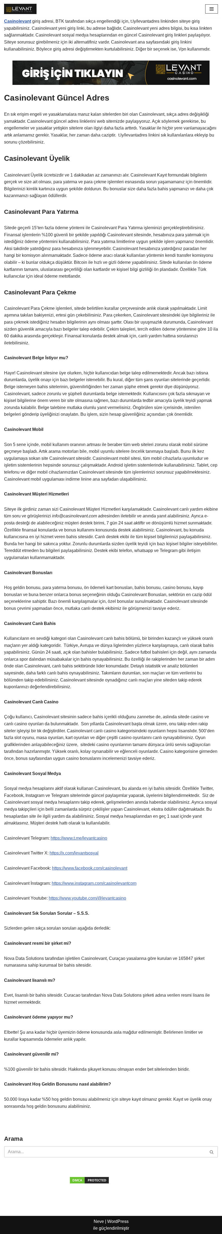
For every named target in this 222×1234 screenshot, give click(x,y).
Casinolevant (17, 21)
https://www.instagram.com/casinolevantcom (94, 883)
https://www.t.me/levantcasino (79, 838)
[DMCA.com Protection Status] (89, 1181)
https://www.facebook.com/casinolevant (89, 868)
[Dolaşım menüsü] (211, 9)
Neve (99, 1221)
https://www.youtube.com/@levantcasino (87, 898)
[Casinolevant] (20, 9)
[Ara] (212, 1152)
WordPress (118, 1221)
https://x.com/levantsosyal (74, 853)
